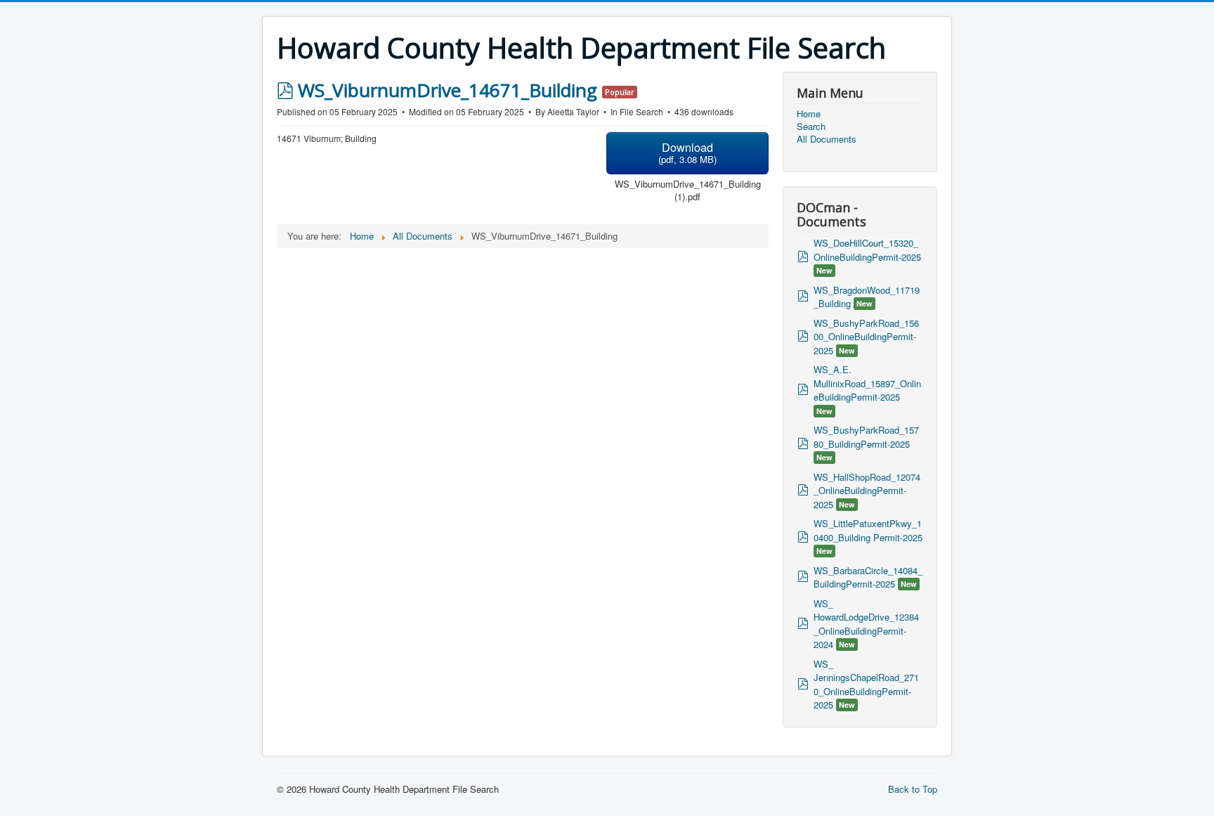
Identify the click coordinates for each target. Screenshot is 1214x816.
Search (811, 126)
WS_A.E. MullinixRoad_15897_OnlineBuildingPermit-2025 (867, 383)
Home (809, 114)
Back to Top (912, 789)
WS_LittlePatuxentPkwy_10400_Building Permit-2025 (868, 530)
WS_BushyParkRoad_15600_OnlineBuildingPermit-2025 (866, 336)
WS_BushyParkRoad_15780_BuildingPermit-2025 (866, 437)
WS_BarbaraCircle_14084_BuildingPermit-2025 (868, 577)
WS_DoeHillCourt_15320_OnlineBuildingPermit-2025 (867, 250)
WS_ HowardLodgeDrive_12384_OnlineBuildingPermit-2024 (866, 624)
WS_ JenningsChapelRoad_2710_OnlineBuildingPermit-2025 (866, 684)
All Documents (826, 139)
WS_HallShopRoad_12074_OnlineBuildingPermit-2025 (867, 490)
